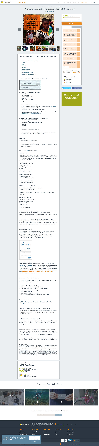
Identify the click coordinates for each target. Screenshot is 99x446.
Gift (85, 2)
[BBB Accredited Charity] (70, 440)
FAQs (56, 434)
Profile (26, 371)
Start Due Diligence (35, 431)
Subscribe (59, 414)
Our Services (46, 431)
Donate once (66, 27)
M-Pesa (23, 62)
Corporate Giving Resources (72, 432)
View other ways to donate (75, 72)
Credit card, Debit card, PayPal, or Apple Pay (31, 61)
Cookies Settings (34, 441)
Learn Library (71, 429)
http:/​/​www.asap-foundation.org (29, 369)
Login (94, 2)
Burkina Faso (50, 6)
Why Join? (33, 432)
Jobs (56, 432)
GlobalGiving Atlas (47, 435)
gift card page (26, 150)
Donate (22, 2)
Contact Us (57, 435)
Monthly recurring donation (27, 72)
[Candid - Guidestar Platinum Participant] (66, 440)
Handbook (33, 434)
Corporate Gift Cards (47, 434)
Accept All (34, 436)
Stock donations (25, 70)
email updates (53, 106)
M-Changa (36, 281)
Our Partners (46, 432)
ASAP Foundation (50, 11)
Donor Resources (70, 434)
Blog (78, 2)
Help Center (59, 424)
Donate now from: (23, 250)
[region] (21, 439)
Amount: (21, 256)
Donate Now (71, 23)
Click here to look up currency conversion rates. (32, 113)
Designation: (22, 253)
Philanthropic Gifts (22, 432)
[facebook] (67, 424)
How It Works (57, 431)
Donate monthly (76, 26)
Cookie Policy (11, 439)
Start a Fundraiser (71, 101)
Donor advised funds (26, 69)
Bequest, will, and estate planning (29, 74)
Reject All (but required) (34, 439)
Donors (21, 429)
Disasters (74, 2)
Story (22, 52)
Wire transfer (24, 67)
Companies (69, 2)
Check (23, 64)
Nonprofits (63, 2)
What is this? (29, 248)
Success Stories (70, 435)
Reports (33, 52)
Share (54, 52)
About (58, 2)
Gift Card (24, 66)
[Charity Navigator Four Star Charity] (63, 440)
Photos (43, 52)
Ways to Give (21, 431)
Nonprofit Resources (71, 431)
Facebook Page (27, 370)
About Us (58, 429)
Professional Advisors (23, 434)
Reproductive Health (41, 6)
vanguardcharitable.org (26, 265)
